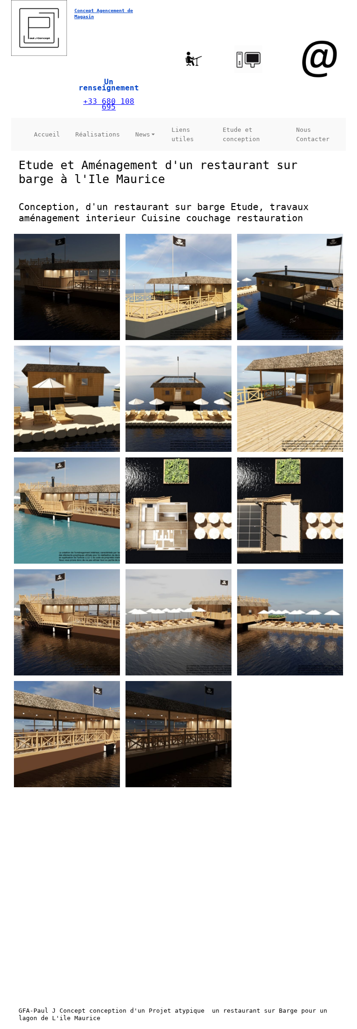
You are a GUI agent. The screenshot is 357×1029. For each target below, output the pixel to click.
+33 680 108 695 (108, 104)
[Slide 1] (70, 963)
